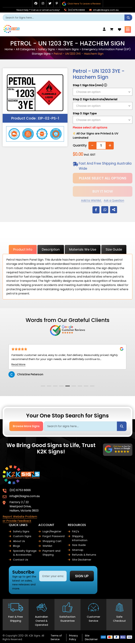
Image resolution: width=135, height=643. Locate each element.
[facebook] (35, 3)
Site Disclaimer (81, 559)
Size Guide (114, 249)
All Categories (25, 49)
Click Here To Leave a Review (84, 3)
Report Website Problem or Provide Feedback (20, 519)
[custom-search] (128, 17)
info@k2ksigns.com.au (105, 10)
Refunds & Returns (84, 554)
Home (9, 49)
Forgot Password (54, 536)
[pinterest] (57, 3)
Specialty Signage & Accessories (25, 553)
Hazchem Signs (68, 49)
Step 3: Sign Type (85, 113)
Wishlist (47, 546)
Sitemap (77, 550)
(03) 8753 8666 (76, 10)
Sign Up (82, 576)
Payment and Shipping (51, 553)
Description (51, 249)
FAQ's (75, 531)
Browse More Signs (26, 426)
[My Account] (105, 29)
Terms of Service (56, 637)
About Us (19, 541)
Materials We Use (82, 249)
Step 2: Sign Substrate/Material (95, 99)
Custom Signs (22, 536)
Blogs (16, 546)
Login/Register (52, 531)
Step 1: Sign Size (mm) (90, 85)
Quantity (80, 145)
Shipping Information (79, 538)
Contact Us (20, 559)
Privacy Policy (73, 637)
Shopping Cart (52, 541)
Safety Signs (46, 49)
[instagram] (43, 3)
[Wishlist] (119, 29)
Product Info (22, 249)
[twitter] (50, 3)
